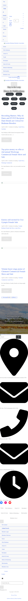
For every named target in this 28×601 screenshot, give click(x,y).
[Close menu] (2, 521)
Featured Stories (9, 94)
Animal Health (5, 98)
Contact (22, 28)
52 (12, 297)
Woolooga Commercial (6, 162)
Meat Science (23, 98)
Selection (22, 103)
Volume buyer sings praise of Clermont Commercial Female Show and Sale (13, 271)
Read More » (7, 140)
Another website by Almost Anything (14, 598)
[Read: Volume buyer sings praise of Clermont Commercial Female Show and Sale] (14, 256)
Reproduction (14, 103)
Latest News (19, 94)
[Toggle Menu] (24, 48)
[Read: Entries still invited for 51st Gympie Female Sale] (14, 199)
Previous (4, 297)
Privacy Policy (14, 595)
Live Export (14, 98)
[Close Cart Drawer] (2, 587)
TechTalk (14, 108)
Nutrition (5, 103)
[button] (23, 19)
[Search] (18, 337)
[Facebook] (2, 578)
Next (15, 297)
